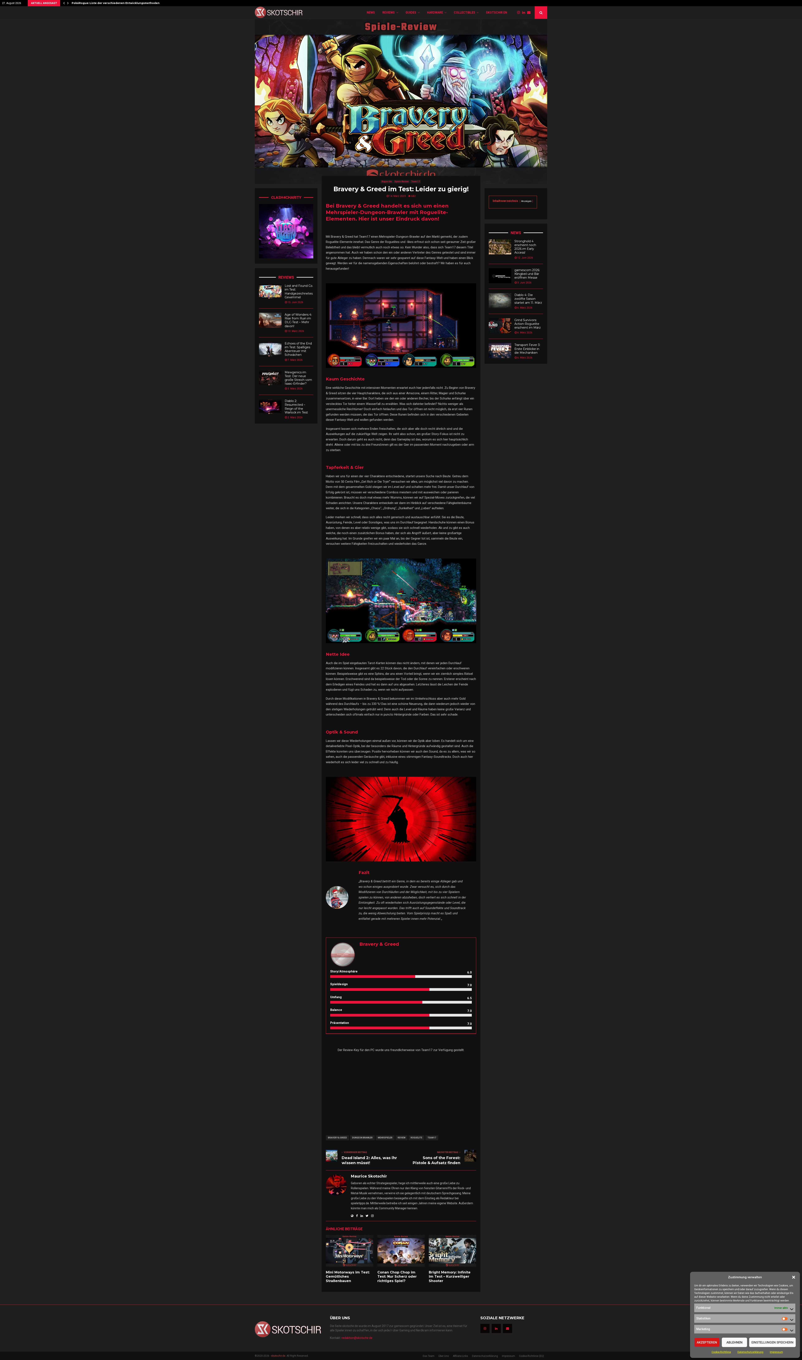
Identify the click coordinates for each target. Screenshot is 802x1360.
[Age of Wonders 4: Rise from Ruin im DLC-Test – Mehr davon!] (270, 320)
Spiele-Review (402, 181)
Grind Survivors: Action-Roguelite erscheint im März (527, 323)
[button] (794, 1277)
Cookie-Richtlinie (721, 1352)
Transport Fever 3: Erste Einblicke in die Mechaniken (527, 348)
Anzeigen (526, 201)
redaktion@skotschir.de (356, 1338)
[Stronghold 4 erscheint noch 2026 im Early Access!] (500, 246)
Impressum (776, 1352)
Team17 (432, 1138)
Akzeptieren (707, 1342)
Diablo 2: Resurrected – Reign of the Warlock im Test (296, 406)
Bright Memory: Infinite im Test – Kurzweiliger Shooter (450, 1276)
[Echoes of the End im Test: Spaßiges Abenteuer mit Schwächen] (270, 349)
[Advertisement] (401, 1090)
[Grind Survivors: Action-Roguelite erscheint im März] (500, 325)
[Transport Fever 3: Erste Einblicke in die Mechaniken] (500, 350)
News (371, 12)
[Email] (530, 12)
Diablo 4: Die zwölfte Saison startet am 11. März (528, 298)
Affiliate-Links (460, 1356)
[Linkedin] (524, 12)
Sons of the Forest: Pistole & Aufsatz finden (436, 1160)
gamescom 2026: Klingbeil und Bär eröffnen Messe (527, 273)
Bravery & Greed (337, 1138)
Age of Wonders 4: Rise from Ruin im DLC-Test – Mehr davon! (298, 320)
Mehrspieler (385, 1138)
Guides (411, 12)
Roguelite (416, 1138)
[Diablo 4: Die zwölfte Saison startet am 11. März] (500, 300)
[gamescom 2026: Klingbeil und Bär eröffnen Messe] (500, 275)
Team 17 (415, 181)
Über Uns (443, 1356)
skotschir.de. (278, 1355)
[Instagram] (519, 12)
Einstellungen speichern (772, 1342)
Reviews (388, 12)
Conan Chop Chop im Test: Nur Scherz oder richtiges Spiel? (397, 1276)
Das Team (428, 1356)
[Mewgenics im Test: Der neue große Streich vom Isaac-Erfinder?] (270, 377)
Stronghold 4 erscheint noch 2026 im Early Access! (525, 247)
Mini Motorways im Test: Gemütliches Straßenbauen (348, 1276)
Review (401, 1138)
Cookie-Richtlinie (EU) (531, 1356)
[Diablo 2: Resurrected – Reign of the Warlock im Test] (270, 406)
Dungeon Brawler (362, 1138)
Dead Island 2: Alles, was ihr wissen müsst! (369, 1160)
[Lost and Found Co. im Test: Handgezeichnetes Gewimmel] (270, 291)
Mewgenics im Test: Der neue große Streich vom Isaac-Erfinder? (298, 378)
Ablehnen (734, 1342)
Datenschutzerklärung (750, 1352)
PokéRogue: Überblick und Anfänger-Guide (103, 3)
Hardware (435, 12)
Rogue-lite (387, 181)
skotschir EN (496, 12)
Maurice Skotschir (369, 1176)
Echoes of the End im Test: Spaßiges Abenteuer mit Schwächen (298, 349)
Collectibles (464, 12)
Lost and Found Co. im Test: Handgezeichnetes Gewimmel (299, 291)
